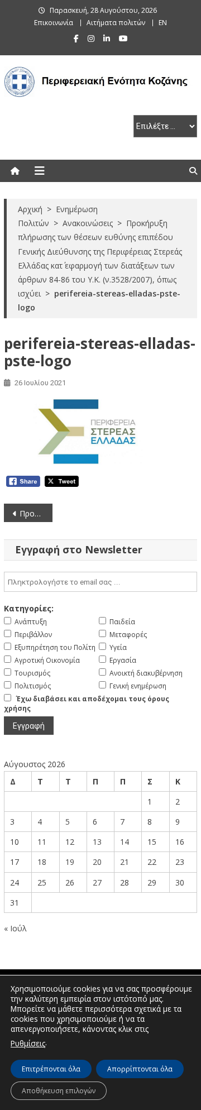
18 (41, 862)
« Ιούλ (15, 928)
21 (124, 862)
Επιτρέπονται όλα (51, 1069)
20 (97, 862)
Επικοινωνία (53, 22)
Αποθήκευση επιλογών (58, 1090)
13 (97, 841)
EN (163, 22)
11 (41, 841)
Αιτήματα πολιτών (116, 22)
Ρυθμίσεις (28, 1043)
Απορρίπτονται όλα (140, 1069)
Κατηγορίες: (29, 608)
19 (69, 862)
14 (124, 841)
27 (97, 882)
